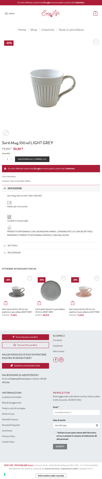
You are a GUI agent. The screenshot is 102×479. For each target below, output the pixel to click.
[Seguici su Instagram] (61, 359)
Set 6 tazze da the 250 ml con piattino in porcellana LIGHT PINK (84, 311)
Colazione (47, 30)
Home (22, 30)
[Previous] (2, 298)
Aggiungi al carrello (32, 159)
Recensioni (14, 252)
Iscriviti (60, 446)
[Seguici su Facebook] (55, 359)
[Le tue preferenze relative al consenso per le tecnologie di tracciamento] (4, 474)
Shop (33, 30)
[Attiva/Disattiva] (4, 188)
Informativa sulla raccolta (51, 475)
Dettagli (13, 245)
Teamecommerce (52, 468)
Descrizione (15, 188)
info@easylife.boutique (19, 378)
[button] (10, 13)
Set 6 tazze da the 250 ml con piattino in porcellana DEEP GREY (17, 311)
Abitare (28, 181)
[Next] (100, 298)
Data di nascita (59, 420)
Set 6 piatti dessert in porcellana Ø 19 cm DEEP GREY (50, 311)
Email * (56, 407)
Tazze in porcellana (71, 30)
